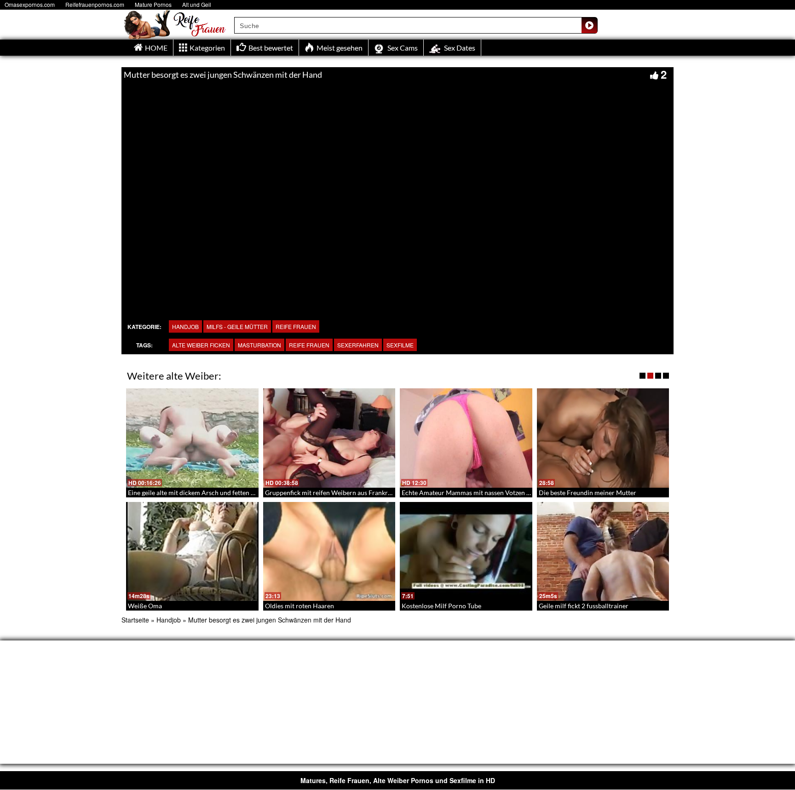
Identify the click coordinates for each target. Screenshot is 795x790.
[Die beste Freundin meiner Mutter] (603, 438)
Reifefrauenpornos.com (94, 4)
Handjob (185, 326)
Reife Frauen (296, 326)
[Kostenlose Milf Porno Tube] (466, 551)
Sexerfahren (358, 345)
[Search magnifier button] (589, 25)
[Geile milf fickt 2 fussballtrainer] (603, 551)
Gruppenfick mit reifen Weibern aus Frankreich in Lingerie (348, 492)
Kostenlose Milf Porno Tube (441, 606)
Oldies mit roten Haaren (299, 606)
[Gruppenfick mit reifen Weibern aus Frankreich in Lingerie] (329, 438)
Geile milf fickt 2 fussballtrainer (583, 606)
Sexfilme (400, 345)
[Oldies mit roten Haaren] (329, 551)
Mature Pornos (153, 4)
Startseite (135, 619)
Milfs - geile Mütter (237, 326)
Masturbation (259, 345)
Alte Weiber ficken (201, 345)
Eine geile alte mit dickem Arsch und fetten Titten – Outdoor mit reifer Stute (236, 492)
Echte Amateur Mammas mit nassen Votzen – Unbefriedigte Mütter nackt (506, 492)
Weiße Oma (145, 606)
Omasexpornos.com (30, 4)
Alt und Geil (196, 4)
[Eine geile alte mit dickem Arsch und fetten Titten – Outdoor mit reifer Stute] (192, 438)
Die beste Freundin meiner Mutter (587, 492)
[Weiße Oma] (192, 551)
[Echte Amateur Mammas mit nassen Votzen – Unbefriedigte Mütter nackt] (466, 438)
